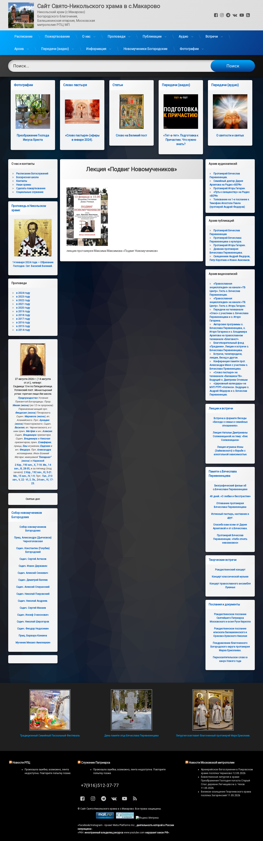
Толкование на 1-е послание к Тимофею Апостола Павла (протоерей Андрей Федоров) (229, 203)
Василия (19, 427)
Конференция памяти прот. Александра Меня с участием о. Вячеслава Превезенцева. (229, 365)
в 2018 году (23, 315)
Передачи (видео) (55, 49)
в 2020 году (23, 307)
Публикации (152, 36)
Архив (19, 49)
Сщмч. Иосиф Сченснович (32, 614)
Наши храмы (23, 184)
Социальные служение (29, 192)
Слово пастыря (75, 85)
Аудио (183, 36)
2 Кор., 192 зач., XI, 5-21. (38, 472)
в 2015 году (23, 326)
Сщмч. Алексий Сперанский (33, 586)
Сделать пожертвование (30, 188)
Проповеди (116, 36)
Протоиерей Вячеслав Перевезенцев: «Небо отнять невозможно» (230, 539)
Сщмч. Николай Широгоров (33, 621)
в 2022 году (23, 300)
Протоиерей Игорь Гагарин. (229, 245)
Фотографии (189, 49)
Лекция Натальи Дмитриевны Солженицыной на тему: (230, 436)
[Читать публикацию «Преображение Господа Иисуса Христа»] (33, 111)
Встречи (211, 36)
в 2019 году (23, 311)
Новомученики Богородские (145, 49)
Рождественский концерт (230, 569)
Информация (96, 49)
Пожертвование (57, 36)
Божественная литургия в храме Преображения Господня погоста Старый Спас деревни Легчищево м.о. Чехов (225, 780)
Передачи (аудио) (225, 85)
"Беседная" (44, 457)
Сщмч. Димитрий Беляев (33, 579)
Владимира (29, 434)
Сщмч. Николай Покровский (33, 593)
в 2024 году (23, 292)
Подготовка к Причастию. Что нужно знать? (180, 140)
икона (24, 405)
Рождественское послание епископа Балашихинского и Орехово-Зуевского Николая (230, 632)
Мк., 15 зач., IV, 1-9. (24, 476)
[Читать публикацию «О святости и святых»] (230, 111)
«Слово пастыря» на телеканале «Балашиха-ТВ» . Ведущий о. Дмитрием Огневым (229, 376)
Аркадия (44, 420)
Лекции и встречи (221, 408)
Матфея (30, 431)
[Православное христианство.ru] (125, 817)
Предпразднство (28, 397)
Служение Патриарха (95, 762)
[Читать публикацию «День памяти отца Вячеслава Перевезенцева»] (131, 709)
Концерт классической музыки (230, 576)
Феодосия (21, 412)
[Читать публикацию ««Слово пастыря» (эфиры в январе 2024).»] (82, 111)
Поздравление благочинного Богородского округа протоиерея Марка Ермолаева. (230, 647)
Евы (25, 446)
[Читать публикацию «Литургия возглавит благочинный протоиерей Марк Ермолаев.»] (213, 709)
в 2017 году (23, 318)
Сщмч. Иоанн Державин (33, 566)
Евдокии (45, 446)
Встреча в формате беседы (230, 422)
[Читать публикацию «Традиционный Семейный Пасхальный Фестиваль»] (50, 709)
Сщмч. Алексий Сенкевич (33, 572)
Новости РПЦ (21, 762)
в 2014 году (23, 329)
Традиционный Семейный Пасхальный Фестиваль (50, 735)
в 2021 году (23, 304)
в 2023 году (23, 296)
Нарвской (38, 460)
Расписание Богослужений (32, 173)
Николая (45, 438)
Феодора (25, 449)
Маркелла (30, 416)
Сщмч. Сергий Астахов (33, 559)
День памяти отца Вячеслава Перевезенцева (131, 735)
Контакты (21, 181)
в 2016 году (23, 322)
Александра (44, 449)
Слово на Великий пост (131, 135)
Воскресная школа (27, 177)
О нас (86, 36)
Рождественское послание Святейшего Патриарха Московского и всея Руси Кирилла (230, 618)
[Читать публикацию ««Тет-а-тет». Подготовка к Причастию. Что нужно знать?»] (181, 111)
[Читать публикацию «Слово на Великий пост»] (131, 111)
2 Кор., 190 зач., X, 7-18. (28, 464)
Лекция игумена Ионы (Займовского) (230, 451)
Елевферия (44, 442)
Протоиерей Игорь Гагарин (229, 188)
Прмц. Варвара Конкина (33, 635)
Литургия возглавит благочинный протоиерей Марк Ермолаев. (213, 735)
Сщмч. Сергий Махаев (33, 607)
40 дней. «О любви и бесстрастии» (230, 496)
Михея (16, 405)
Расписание (23, 36)
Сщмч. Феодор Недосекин (33, 628)
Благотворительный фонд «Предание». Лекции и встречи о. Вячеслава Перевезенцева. (229, 346)
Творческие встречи (222, 559)
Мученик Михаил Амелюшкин (33, 642)
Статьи (118, 85)
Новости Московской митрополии (211, 762)
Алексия (47, 431)
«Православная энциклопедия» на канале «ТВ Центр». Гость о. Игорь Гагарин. (228, 302)
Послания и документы (224, 604)
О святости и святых (230, 135)
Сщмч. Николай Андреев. (33, 600)
